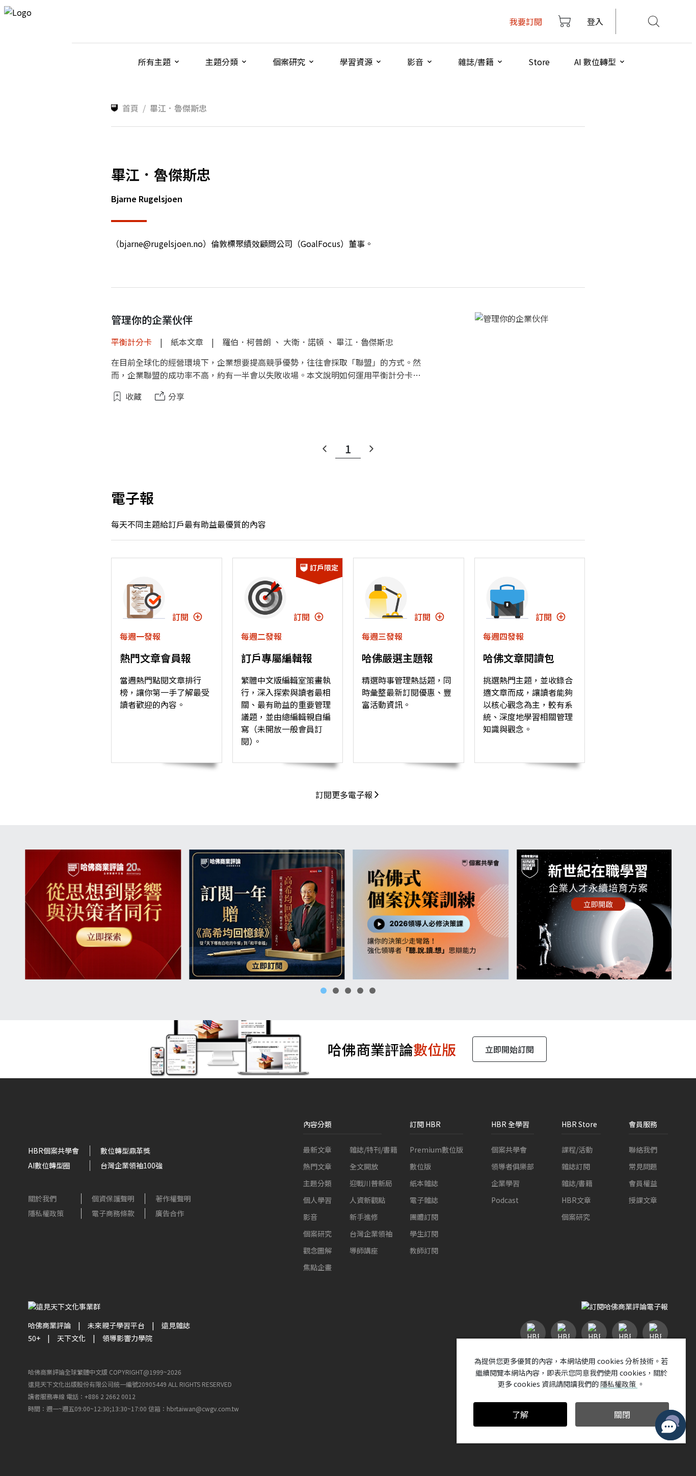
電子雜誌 (424, 1200)
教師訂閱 (424, 1250)
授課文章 (643, 1200)
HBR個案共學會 (53, 1150)
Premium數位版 (436, 1149)
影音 (310, 1217)
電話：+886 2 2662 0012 (101, 1396)
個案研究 (317, 1233)
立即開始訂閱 (509, 1049)
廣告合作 (169, 1213)
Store (539, 62)
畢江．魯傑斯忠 (364, 342)
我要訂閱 (526, 21)
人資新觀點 (367, 1200)
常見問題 (643, 1166)
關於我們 (42, 1198)
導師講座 (364, 1250)
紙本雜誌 (424, 1183)
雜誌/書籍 (577, 1183)
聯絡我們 (643, 1149)
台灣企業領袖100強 (131, 1165)
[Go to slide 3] (348, 991)
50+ (34, 1338)
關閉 (622, 1414)
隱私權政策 (46, 1213)
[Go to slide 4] (360, 991)
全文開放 (364, 1166)
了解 (520, 1414)
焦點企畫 (317, 1267)
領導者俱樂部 (512, 1166)
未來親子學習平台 (116, 1325)
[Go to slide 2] (336, 991)
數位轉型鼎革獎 (125, 1150)
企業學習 (505, 1183)
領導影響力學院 (127, 1338)
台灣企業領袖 (371, 1233)
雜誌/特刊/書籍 (373, 1149)
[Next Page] (371, 448)
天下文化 (71, 1338)
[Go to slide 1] (323, 991)
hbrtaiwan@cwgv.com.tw (203, 1408)
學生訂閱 (424, 1233)
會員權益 (643, 1183)
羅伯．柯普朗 (246, 342)
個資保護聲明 (113, 1198)
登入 (595, 21)
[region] (348, 914)
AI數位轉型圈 (49, 1165)
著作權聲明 (173, 1198)
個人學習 (317, 1200)
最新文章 (317, 1149)
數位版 (420, 1166)
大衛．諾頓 (303, 342)
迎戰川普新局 (371, 1183)
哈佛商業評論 (49, 1325)
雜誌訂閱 (575, 1166)
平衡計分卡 (131, 342)
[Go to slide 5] (372, 991)
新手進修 (364, 1217)
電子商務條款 (113, 1213)
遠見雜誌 (176, 1325)
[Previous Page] (324, 448)
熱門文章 (317, 1166)
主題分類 (317, 1183)
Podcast (505, 1200)
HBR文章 (576, 1200)
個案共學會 (509, 1149)
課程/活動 (577, 1149)
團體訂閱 (424, 1217)
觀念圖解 (317, 1250)
